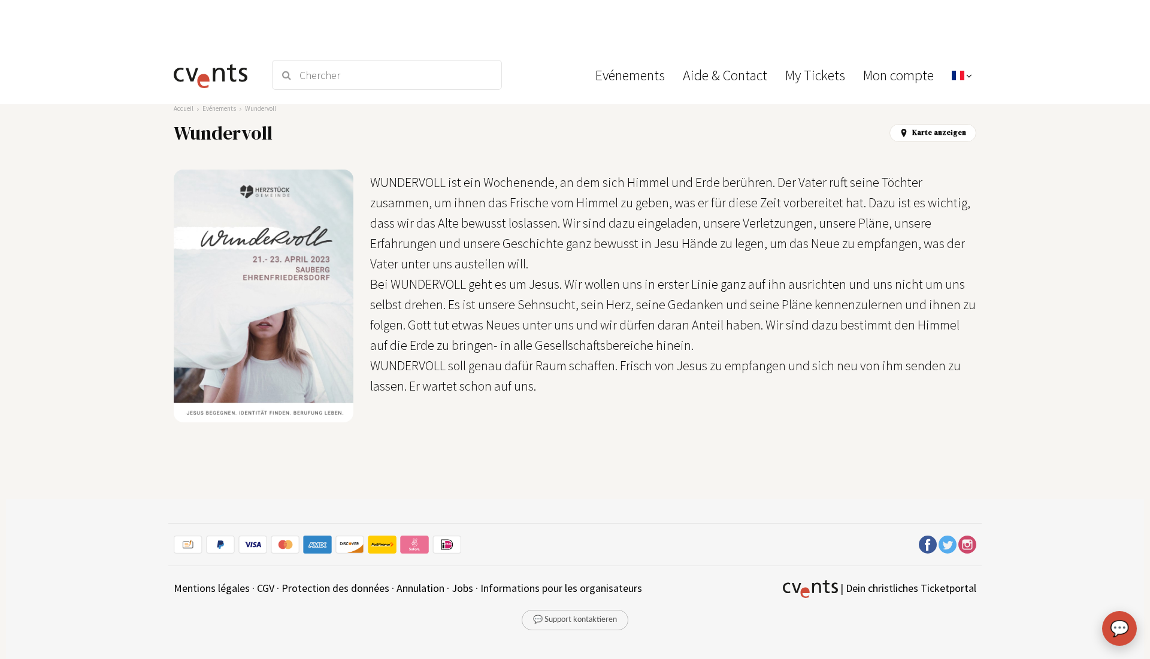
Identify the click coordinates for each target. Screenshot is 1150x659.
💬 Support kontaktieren (575, 620)
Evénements (219, 108)
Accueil (183, 108)
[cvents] (215, 75)
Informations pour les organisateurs (561, 588)
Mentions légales (212, 588)
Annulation (420, 588)
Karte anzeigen (939, 132)
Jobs (462, 588)
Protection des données (335, 588)
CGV (265, 588)
